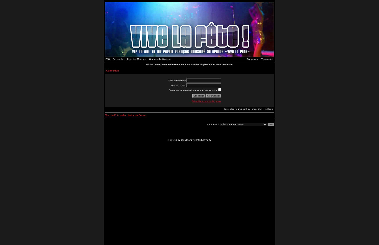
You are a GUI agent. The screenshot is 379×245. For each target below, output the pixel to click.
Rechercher (118, 59)
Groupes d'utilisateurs (160, 59)
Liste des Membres (136, 59)
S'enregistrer (267, 59)
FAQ (107, 59)
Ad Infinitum (199, 140)
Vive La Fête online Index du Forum (125, 115)
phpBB (184, 140)
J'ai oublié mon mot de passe (206, 101)
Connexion (252, 59)
